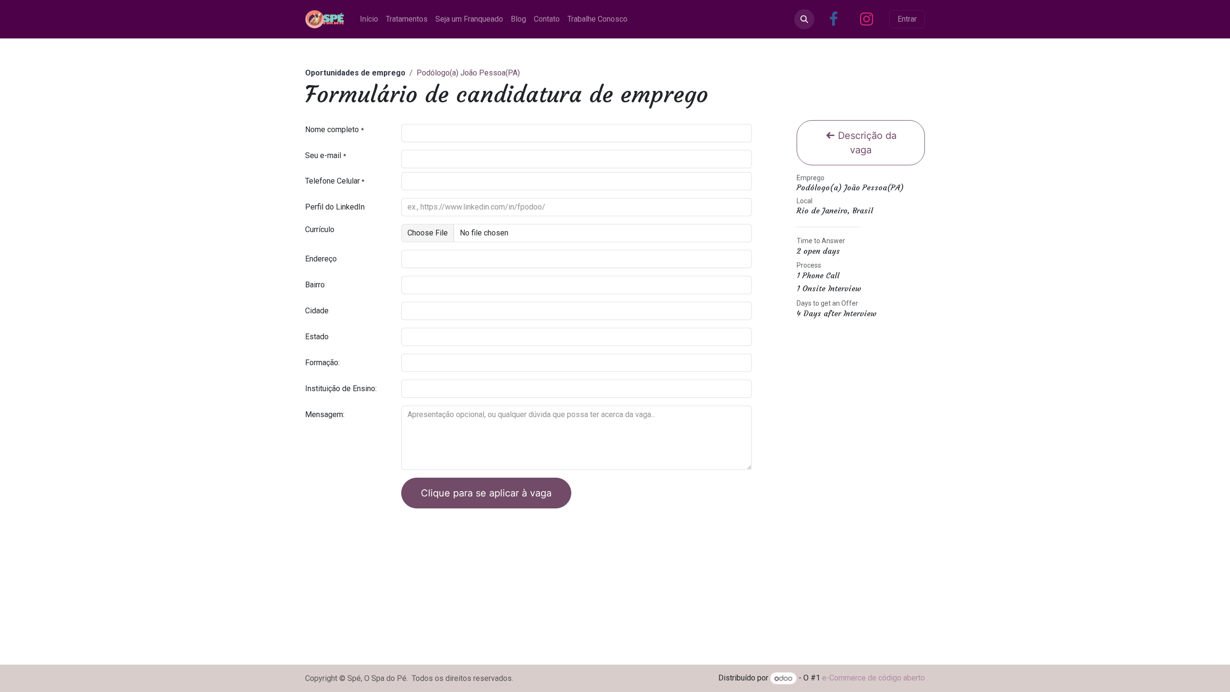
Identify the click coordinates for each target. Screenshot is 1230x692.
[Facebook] (833, 19)
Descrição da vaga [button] (866, 143)
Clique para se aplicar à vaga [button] (486, 493)
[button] (804, 19)
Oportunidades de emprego (355, 72)
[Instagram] (866, 19)
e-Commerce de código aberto (873, 678)
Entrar (907, 19)
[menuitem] (369, 19)
